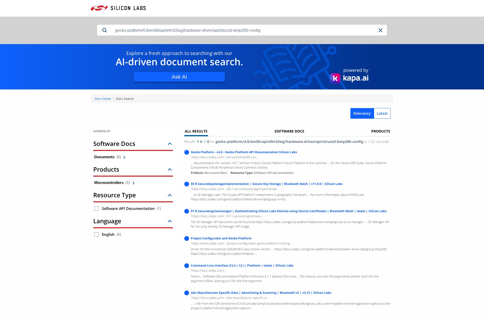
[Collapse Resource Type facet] (170, 194)
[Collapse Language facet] (170, 220)
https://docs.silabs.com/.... (209, 270)
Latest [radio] (382, 113)
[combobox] (249, 30)
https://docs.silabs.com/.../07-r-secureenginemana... (227, 216)
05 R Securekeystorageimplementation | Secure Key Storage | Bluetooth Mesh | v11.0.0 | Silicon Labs (267, 184)
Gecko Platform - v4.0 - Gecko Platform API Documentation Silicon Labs (244, 152)
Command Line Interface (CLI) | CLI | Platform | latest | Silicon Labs (242, 265)
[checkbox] (96, 208)
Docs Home (103, 99)
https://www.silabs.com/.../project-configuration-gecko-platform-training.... (242, 243)
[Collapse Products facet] (170, 169)
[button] (381, 30)
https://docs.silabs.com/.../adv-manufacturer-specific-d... (229, 298)
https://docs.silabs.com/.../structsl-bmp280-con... (225, 157)
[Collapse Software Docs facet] (170, 143)
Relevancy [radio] (362, 113)
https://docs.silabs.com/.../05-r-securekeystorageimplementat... (235, 189)
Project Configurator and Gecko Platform (221, 238)
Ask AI (179, 77)
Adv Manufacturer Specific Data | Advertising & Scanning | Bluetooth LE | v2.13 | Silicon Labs (261, 293)
